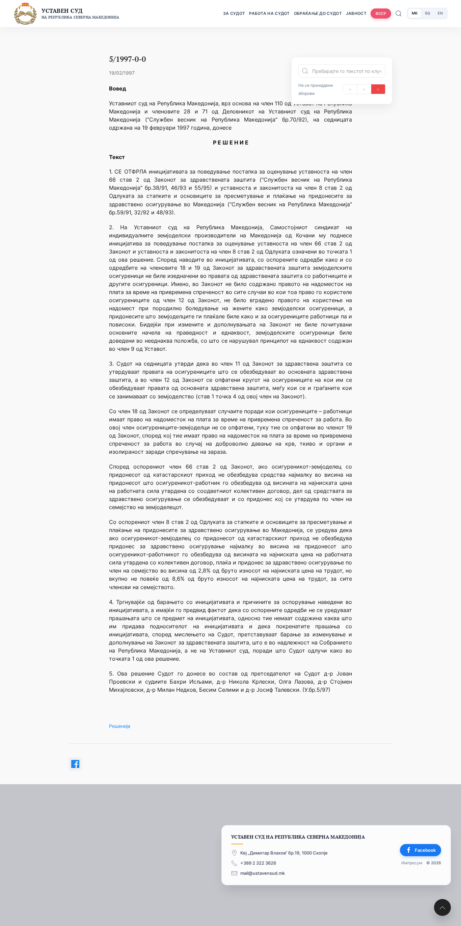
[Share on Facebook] (75, 764)
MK (414, 13)
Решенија (119, 726)
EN (440, 13)
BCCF (381, 13)
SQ (427, 13)
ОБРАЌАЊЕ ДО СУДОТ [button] (318, 13)
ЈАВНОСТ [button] (356, 13)
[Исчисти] (378, 89)
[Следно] (364, 89)
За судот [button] (234, 13)
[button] (442, 907)
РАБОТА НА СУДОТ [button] (269, 13)
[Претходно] (350, 89)
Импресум (411, 863)
